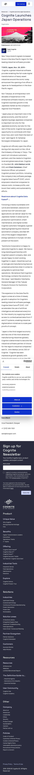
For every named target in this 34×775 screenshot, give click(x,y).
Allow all (17, 399)
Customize (16, 406)
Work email (6, 464)
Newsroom (5, 12)
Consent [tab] (6, 367)
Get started (21, 4)
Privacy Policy (7, 764)
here (11, 488)
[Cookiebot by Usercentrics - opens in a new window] (24, 361)
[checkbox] (4, 472)
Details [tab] (17, 367)
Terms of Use (18, 764)
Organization (5, 24)
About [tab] (28, 367)
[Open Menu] (29, 4)
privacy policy (16, 478)
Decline (17, 412)
